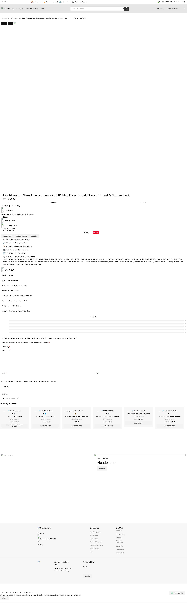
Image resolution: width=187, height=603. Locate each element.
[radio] (12, 413)
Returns (118, 537)
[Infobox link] (55, 566)
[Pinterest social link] (53, 548)
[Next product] (7, 21)
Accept (4, 598)
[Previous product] (2, 21)
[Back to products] (5, 21)
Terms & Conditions (119, 541)
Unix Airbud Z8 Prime (14, 416)
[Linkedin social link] (100, 232)
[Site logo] (7, 8)
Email (96, 373)
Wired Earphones (14, 18)
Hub (91, 552)
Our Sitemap (120, 552)
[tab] (7, 236)
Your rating (5, 347)
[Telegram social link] (102, 232)
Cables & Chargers (96, 542)
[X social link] (92, 232)
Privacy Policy (120, 534)
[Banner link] (47, 455)
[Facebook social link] (90, 232)
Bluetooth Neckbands (96, 545)
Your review (6, 350)
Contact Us (119, 546)
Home (3, 18)
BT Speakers (107, 419)
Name (4, 373)
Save (97, 232)
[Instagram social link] (46, 548)
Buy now (143, 202)
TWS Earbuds (14, 419)
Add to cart (54, 202)
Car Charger (94, 535)
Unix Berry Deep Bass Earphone (138, 414)
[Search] (126, 9)
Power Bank (94, 538)
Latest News (120, 549)
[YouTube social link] (50, 548)
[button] (4, 23)
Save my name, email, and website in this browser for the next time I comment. (30, 382)
